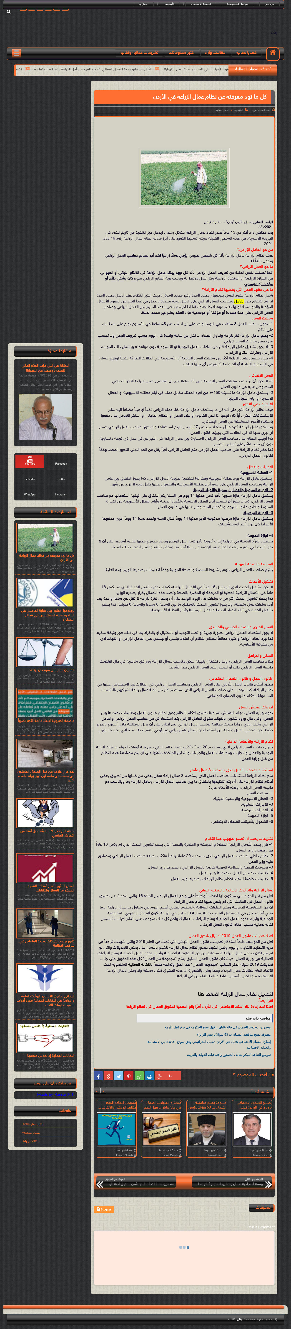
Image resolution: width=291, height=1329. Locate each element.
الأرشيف (169, 4)
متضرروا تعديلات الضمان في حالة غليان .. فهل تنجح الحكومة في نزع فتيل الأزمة (218, 1027)
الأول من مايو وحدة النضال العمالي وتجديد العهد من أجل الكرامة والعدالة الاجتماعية (163, 69)
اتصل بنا (143, 4)
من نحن (269, 4)
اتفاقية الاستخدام (201, 4)
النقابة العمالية (139, 964)
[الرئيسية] (273, 54)
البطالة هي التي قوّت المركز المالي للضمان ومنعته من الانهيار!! (45, 368)
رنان (274, 32)
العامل (239, 301)
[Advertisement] (184, 131)
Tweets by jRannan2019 (56, 1095)
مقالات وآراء (215, 52)
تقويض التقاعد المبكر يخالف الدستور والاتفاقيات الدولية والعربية (46, 69)
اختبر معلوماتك (182, 52)
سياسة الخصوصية (237, 4)
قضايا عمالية (246, 52)
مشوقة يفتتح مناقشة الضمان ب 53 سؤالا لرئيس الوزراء (234, 1034)
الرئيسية (238, 110)
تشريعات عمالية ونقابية (139, 52)
